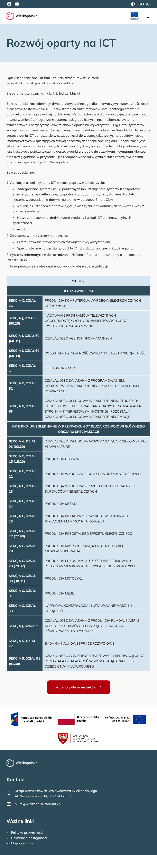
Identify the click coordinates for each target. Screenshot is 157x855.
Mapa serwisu (22, 843)
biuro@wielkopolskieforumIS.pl (38, 804)
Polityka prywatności (27, 832)
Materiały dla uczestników (76, 687)
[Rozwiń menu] (148, 16)
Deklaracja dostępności (29, 838)
